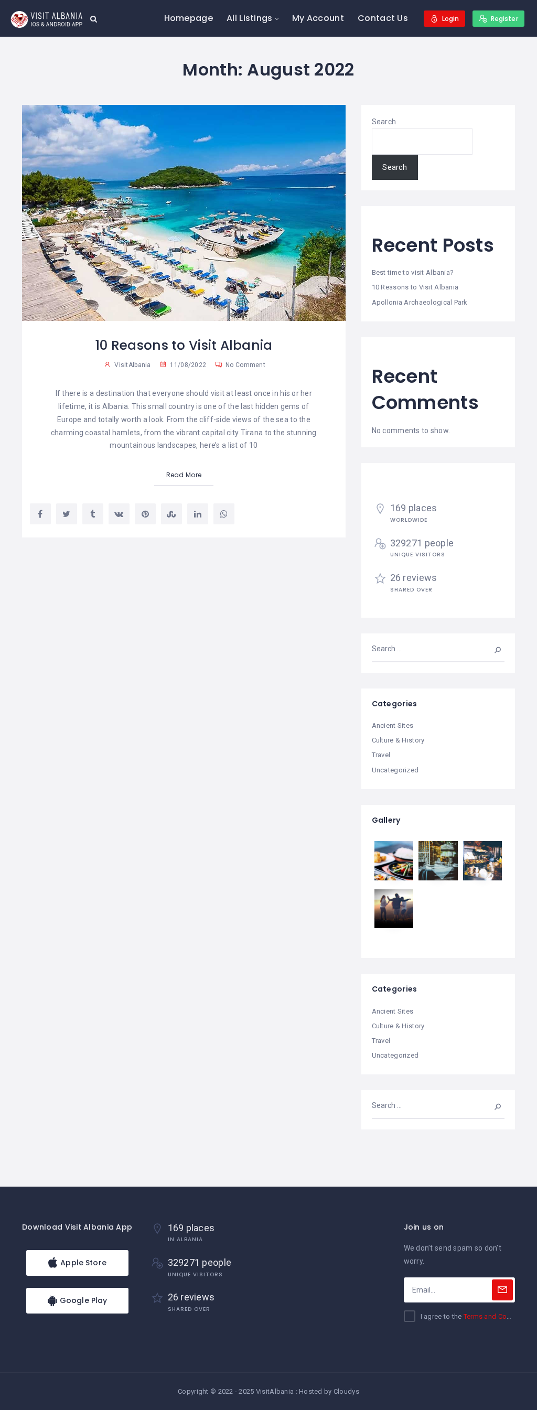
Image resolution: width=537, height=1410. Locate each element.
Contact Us (383, 18)
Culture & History (398, 740)
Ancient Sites (393, 725)
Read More (184, 474)
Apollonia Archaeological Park (420, 302)
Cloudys (346, 1391)
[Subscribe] (502, 1289)
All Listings (249, 18)
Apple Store (82, 1262)
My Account (318, 18)
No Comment (244, 365)
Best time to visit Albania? (413, 272)
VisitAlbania (132, 365)
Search (384, 121)
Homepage (188, 18)
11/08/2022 (187, 365)
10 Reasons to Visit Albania (184, 345)
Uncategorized (395, 770)
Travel (381, 755)
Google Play (83, 1300)
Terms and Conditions (498, 1316)
